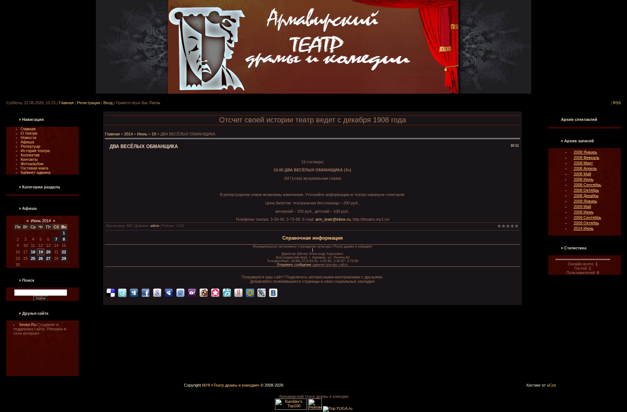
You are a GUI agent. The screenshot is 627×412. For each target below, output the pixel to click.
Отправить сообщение (294, 264)
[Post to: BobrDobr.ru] (203, 292)
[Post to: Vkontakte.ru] (273, 292)
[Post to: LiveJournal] (261, 292)
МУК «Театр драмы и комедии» (230, 385)
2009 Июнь (584, 212)
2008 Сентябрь (587, 185)
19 (40, 252)
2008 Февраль (586, 157)
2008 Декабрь (586, 195)
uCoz (551, 385)
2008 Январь (585, 152)
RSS (617, 103)
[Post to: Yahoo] (192, 292)
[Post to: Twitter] (122, 292)
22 (64, 252)
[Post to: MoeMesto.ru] (227, 292)
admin (154, 226)
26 (40, 258)
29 (64, 258)
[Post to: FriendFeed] (180, 292)
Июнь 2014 (41, 221)
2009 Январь (585, 201)
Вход (107, 103)
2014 (128, 134)
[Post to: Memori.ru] (215, 292)
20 (48, 252)
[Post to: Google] (157, 292)
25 (33, 258)
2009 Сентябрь (587, 217)
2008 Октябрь (586, 190)
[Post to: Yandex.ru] (238, 292)
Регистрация (88, 103)
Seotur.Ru (28, 324)
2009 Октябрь (586, 223)
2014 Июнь (584, 228)
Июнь (142, 134)
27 (48, 258)
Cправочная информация (312, 238)
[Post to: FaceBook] (145, 292)
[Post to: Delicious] (110, 292)
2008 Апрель (585, 168)
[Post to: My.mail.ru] (250, 292)
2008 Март (583, 163)
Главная (66, 103)
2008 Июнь (584, 179)
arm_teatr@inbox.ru (333, 219)
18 (33, 252)
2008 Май (582, 174)
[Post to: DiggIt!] (134, 292)
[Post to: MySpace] (169, 292)
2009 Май (582, 206)
